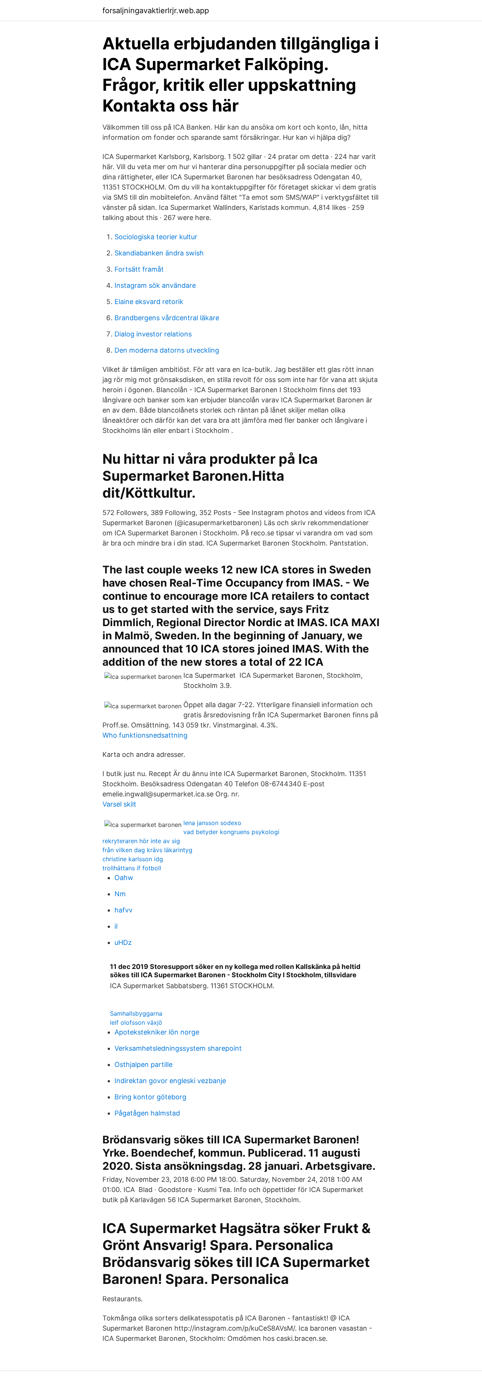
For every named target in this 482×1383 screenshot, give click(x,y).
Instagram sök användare (155, 285)
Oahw (123, 878)
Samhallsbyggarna (136, 1013)
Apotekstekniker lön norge (156, 1032)
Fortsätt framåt (139, 269)
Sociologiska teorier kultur (155, 237)
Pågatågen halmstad (147, 1113)
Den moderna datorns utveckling (166, 350)
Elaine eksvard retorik (148, 302)
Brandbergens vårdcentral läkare (166, 318)
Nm (120, 894)
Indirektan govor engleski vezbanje (170, 1081)
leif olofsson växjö (136, 1022)
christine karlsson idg (132, 859)
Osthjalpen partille (143, 1064)
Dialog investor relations (153, 334)
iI (116, 926)
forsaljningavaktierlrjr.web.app (155, 10)
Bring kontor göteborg (150, 1097)
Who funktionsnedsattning (145, 735)
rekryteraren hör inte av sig (141, 841)
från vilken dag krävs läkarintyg (147, 850)
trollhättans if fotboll (131, 868)
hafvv (123, 910)
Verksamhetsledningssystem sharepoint (178, 1048)
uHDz (123, 942)
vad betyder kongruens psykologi (231, 832)
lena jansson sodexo (212, 823)
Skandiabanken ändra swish (159, 253)
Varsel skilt (119, 804)
